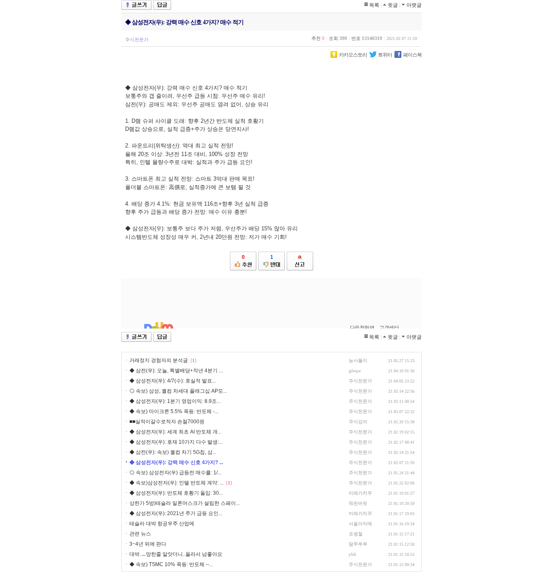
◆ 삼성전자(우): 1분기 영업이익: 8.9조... (175, 401)
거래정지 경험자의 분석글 (158, 360)
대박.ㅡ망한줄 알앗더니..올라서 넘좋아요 (175, 554)
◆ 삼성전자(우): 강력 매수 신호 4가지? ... (176, 462)
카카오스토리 (353, 55)
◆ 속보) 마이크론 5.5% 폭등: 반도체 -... (173, 411)
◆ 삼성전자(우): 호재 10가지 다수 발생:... (176, 442)
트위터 (385, 55)
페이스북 (412, 55)
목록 (374, 5)
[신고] (300, 261)
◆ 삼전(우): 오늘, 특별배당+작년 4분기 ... (176, 371)
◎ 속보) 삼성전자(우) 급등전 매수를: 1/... (175, 473)
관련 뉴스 (140, 534)
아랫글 (414, 5)
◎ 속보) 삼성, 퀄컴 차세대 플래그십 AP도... (178, 391)
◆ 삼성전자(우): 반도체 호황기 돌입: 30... (176, 493)
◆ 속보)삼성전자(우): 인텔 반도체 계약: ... (176, 483)
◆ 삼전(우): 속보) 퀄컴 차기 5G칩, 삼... (172, 452)
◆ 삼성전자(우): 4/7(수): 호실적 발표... (172, 381)
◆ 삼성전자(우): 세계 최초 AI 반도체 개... (175, 432)
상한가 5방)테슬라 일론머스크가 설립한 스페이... (184, 503)
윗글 (393, 5)
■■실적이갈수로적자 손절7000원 (166, 422)
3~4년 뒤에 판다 (147, 544)
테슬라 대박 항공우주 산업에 (161, 524)
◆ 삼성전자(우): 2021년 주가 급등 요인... (175, 513)
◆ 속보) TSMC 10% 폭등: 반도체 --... (171, 564)
